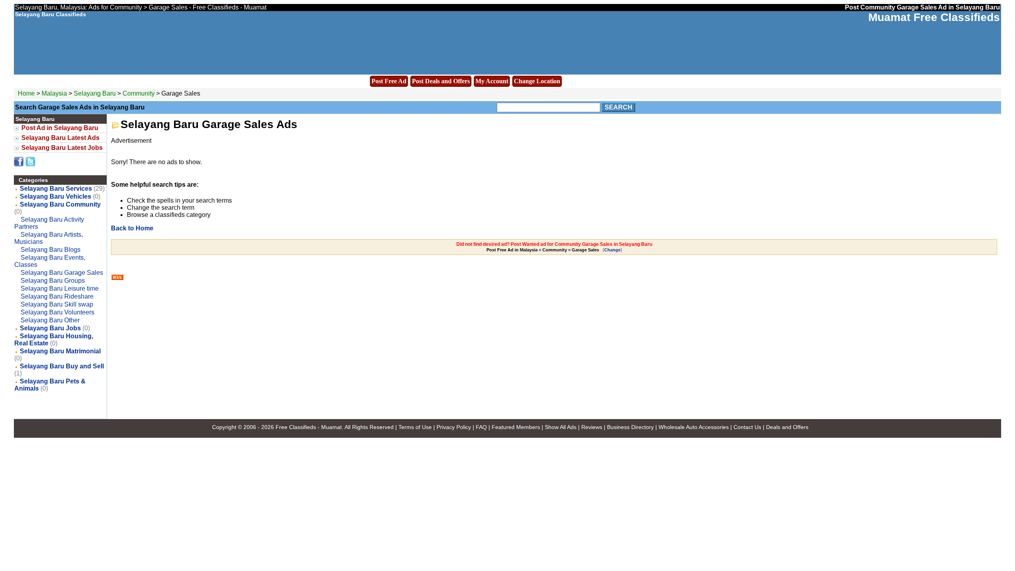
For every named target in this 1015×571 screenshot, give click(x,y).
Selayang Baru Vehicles (55, 196)
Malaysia (54, 93)
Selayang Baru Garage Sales (62, 272)
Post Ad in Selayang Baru (59, 128)
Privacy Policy (454, 427)
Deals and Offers (787, 427)
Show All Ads (560, 427)
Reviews (591, 427)
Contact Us (747, 427)
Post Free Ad (389, 81)
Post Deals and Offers (441, 81)
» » (542, 249)
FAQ (481, 427)
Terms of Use (415, 427)
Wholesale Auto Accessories (694, 427)
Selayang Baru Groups (53, 280)
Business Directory (630, 427)
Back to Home (132, 228)
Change (612, 249)
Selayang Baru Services (56, 188)
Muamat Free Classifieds (934, 17)
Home (26, 93)
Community (139, 93)
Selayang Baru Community (60, 204)
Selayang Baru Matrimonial (60, 351)
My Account (491, 81)
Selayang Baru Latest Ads (60, 137)
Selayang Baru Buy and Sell (62, 366)
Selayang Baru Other (50, 320)
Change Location (537, 81)
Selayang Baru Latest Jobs (62, 147)
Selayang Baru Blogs (50, 249)
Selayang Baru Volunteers (57, 312)
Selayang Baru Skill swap (57, 304)
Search (618, 107)
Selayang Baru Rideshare (57, 296)
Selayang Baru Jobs (50, 328)
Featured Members (516, 427)
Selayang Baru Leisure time (60, 288)
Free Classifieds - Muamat (309, 427)
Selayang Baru (95, 93)
